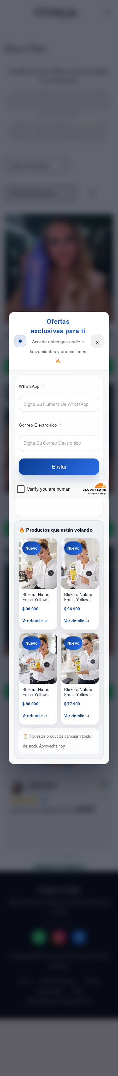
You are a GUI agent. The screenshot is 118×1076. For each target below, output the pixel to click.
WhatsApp (29, 386)
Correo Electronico (38, 425)
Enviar (59, 466)
